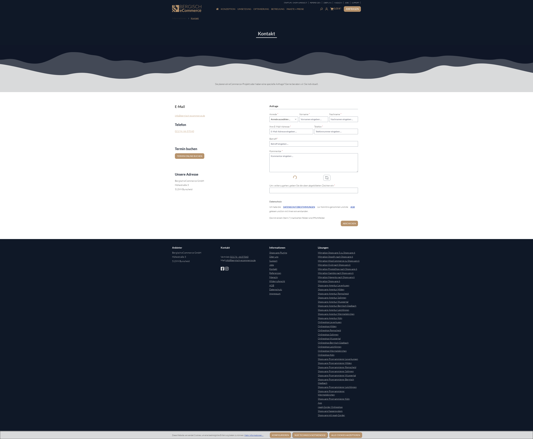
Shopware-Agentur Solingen (332, 297)
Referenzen (315, 3)
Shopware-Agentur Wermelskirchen (336, 314)
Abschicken (349, 223)
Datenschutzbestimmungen (299, 207)
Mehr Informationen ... (253, 435)
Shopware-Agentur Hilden (331, 289)
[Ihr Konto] (326, 8)
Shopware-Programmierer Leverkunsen (338, 359)
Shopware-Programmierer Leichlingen (337, 387)
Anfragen (352, 8)
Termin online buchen (189, 156)
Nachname (335, 114)
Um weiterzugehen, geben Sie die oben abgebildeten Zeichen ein (302, 185)
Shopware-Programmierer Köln (334, 398)
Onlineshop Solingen (328, 334)
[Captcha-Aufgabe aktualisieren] (326, 178)
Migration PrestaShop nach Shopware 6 (337, 269)
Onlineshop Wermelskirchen (332, 350)
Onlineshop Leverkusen (329, 322)
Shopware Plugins (278, 252)
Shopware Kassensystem (330, 411)
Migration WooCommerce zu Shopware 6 (338, 260)
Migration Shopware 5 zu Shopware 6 (336, 252)
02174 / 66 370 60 (184, 131)
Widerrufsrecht (277, 281)
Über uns (273, 256)
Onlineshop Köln (326, 354)
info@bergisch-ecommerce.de (190, 115)
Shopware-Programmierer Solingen (336, 371)
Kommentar (276, 151)
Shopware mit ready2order (331, 415)
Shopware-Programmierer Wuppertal (337, 375)
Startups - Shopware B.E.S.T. (295, 3)
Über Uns (327, 3)
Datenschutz (275, 289)
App (320, 402)
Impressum (275, 293)
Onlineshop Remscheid (329, 330)
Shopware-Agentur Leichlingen (333, 309)
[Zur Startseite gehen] (186, 8)
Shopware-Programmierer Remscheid (337, 367)
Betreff (273, 138)
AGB (352, 207)
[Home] (217, 9)
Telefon (318, 126)
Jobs (347, 3)
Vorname (304, 114)
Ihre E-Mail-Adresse (280, 126)
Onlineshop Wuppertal (329, 338)
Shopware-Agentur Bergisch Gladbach (337, 305)
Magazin (338, 3)
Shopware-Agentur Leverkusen (333, 285)
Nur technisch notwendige (310, 435)
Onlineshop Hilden (327, 326)
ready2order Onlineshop (330, 407)
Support (355, 3)
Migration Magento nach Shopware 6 (336, 277)
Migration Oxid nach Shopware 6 (334, 264)
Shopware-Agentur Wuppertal (333, 301)
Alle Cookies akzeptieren (345, 435)
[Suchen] (321, 8)
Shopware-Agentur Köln (330, 318)
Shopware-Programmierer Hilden (335, 363)
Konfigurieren (280, 435)
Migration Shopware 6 (329, 281)
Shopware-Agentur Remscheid (333, 293)
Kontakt (273, 269)
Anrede (273, 114)
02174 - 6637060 (239, 256)
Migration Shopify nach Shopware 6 (335, 256)
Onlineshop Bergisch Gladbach (333, 342)
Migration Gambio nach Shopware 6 (336, 273)
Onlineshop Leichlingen (329, 346)
